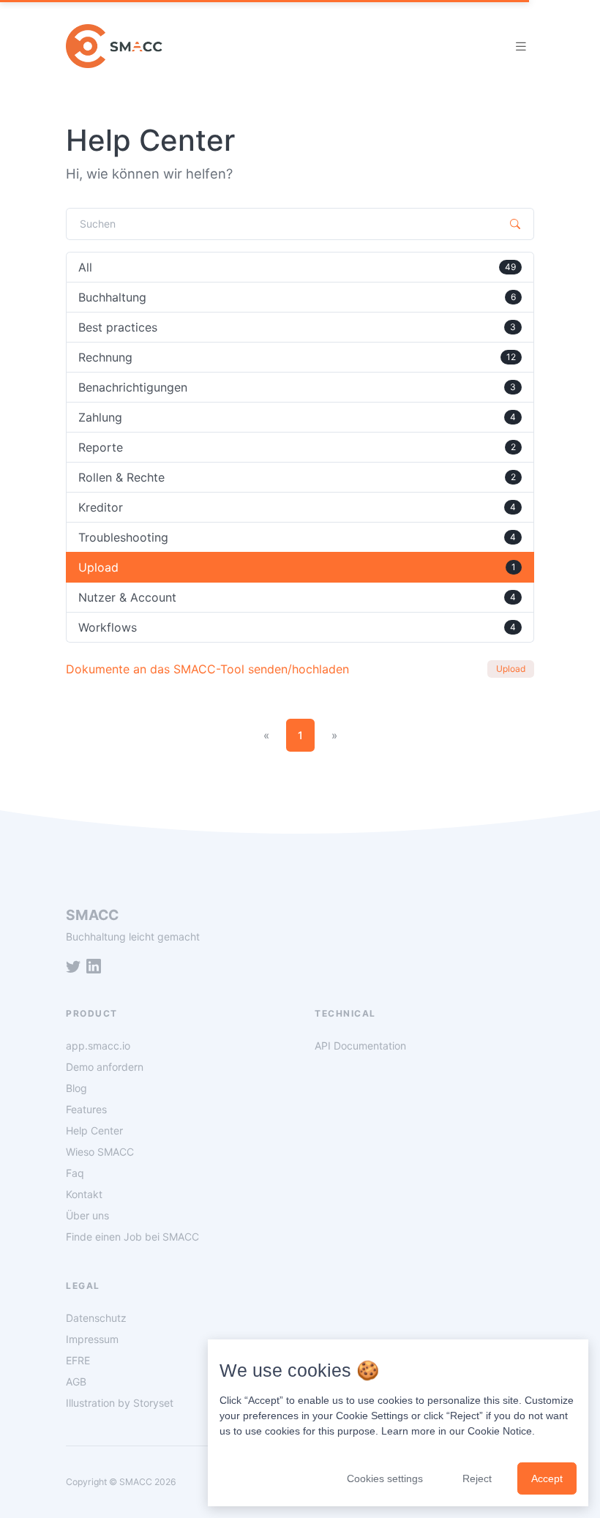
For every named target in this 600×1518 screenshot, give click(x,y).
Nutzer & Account (297, 597)
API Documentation (360, 1045)
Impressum (92, 1339)
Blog (76, 1088)
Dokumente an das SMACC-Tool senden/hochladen (207, 669)
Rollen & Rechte (297, 477)
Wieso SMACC (100, 1151)
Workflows (297, 627)
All (297, 267)
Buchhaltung (297, 297)
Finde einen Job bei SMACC (132, 1236)
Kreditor (297, 507)
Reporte (297, 447)
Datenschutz (96, 1318)
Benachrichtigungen (297, 387)
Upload (297, 567)
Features (86, 1109)
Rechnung (297, 357)
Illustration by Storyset (119, 1403)
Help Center (94, 1130)
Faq (75, 1173)
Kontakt (84, 1194)
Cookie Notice (500, 1431)
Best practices (297, 327)
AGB (76, 1381)
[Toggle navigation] (521, 46)
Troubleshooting (297, 537)
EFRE (78, 1360)
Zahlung (297, 417)
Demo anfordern (104, 1067)
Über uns (87, 1215)
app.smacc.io (98, 1045)
